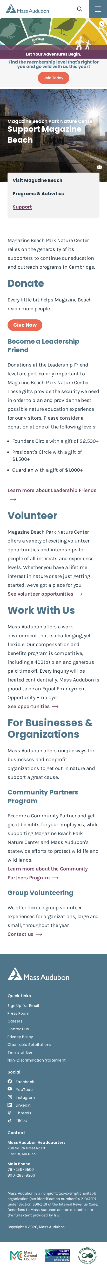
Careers (15, 1021)
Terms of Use (20, 1052)
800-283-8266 (21, 1175)
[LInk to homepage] (27, 8)
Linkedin (23, 1105)
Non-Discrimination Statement (37, 1060)
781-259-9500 (21, 1169)
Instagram (25, 1097)
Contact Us (18, 1029)
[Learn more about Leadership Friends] (53, 499)
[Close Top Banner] (101, 24)
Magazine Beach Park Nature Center (51, 121)
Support (22, 207)
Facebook (25, 1081)
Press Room (18, 1013)
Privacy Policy (20, 1036)
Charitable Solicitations (29, 1044)
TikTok (22, 1120)
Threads (23, 1113)
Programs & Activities (38, 194)
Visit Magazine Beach (37, 180)
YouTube (24, 1089)
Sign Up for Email (23, 1005)
